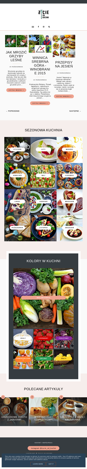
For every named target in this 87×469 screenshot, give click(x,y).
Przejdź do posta (14, 422)
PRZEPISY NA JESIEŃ (64, 64)
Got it (51, 464)
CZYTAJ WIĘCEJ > (16, 90)
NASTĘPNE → (75, 111)
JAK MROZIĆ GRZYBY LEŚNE (16, 56)
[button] (22, 25)
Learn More (38, 464)
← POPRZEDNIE (12, 111)
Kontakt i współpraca (43, 442)
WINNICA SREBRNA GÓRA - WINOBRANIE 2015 (40, 65)
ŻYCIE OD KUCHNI (45, 453)
